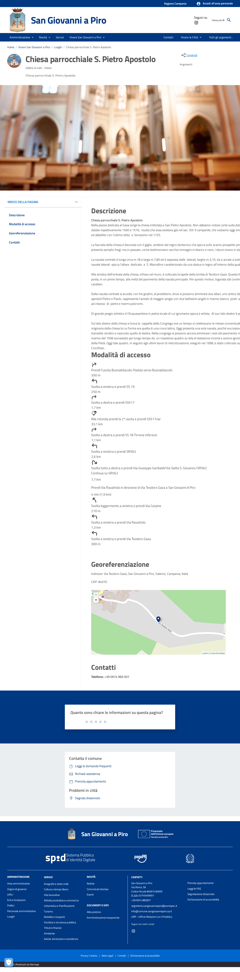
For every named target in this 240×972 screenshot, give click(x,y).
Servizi (48, 877)
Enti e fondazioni (16, 900)
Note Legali (107, 955)
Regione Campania (175, 3)
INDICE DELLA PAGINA (23, 202)
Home (10, 47)
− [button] (96, 600)
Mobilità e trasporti (54, 917)
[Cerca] (229, 20)
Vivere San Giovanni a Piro (34, 47)
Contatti (136, 877)
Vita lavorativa (52, 895)
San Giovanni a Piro (68, 20)
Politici (10, 905)
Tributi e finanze (52, 928)
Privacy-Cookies (89, 955)
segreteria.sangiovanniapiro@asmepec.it (154, 906)
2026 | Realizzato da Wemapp (24, 964)
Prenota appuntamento (200, 883)
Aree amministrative (18, 883)
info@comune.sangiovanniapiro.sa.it (151, 911)
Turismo (48, 911)
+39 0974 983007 (141, 900)
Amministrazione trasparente (103, 918)
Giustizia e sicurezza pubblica (60, 922)
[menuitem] (168, 37)
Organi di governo (17, 889)
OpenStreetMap (218, 653)
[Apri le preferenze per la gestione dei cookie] (8, 962)
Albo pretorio (94, 912)
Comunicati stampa (97, 889)
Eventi (90, 895)
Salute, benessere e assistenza (61, 939)
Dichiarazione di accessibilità (203, 899)
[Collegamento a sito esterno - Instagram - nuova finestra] (196, 22)
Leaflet (205, 653)
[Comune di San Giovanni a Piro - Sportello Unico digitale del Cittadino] (17, 19)
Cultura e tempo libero (56, 889)
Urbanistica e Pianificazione (59, 906)
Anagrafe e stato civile (56, 884)
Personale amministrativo (21, 911)
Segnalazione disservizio (201, 894)
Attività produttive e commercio (61, 900)
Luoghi (58, 47)
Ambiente (49, 933)
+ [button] (96, 594)
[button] (214, 4)
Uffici (10, 895)
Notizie (91, 883)
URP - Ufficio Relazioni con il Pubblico (151, 917)
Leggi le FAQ (194, 889)
